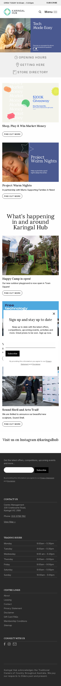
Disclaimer (36, 364)
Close (52, 314)
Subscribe (12, 353)
